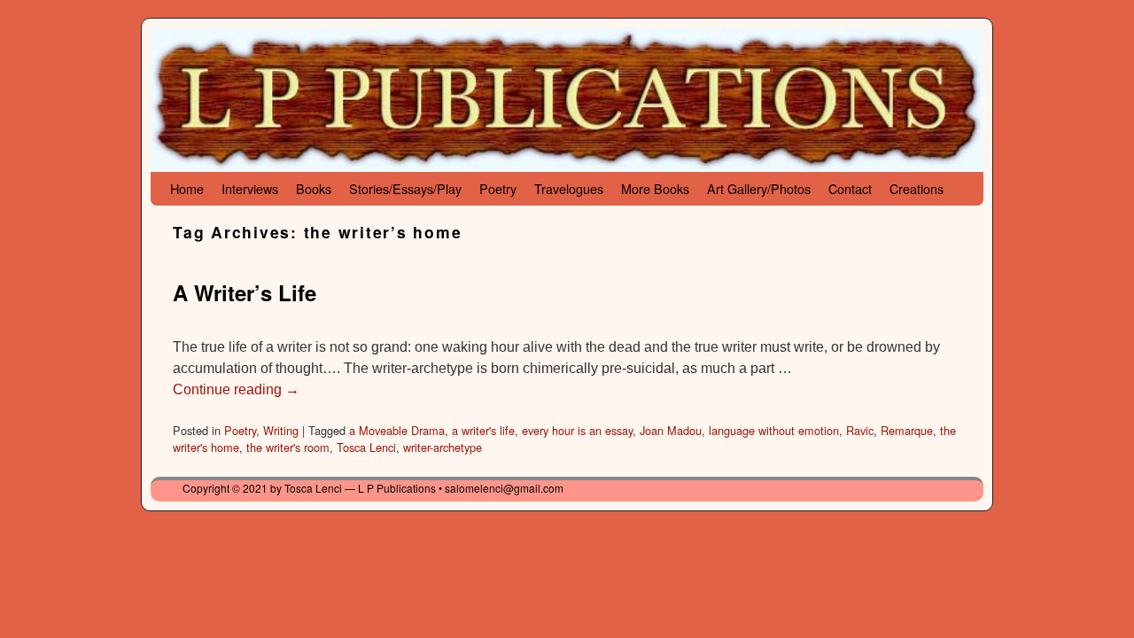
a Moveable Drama (397, 430)
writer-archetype (442, 447)
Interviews (249, 188)
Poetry (498, 188)
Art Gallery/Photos (759, 188)
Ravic (860, 430)
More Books (655, 188)
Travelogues (568, 188)
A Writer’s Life (244, 292)
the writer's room (288, 447)
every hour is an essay (577, 430)
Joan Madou (671, 430)
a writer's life (483, 430)
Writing (281, 430)
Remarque (907, 430)
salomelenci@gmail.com (504, 487)
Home (187, 188)
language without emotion (774, 430)
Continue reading (236, 389)
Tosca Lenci (366, 447)
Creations (916, 188)
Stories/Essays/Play (405, 188)
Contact (850, 188)
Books (313, 188)
